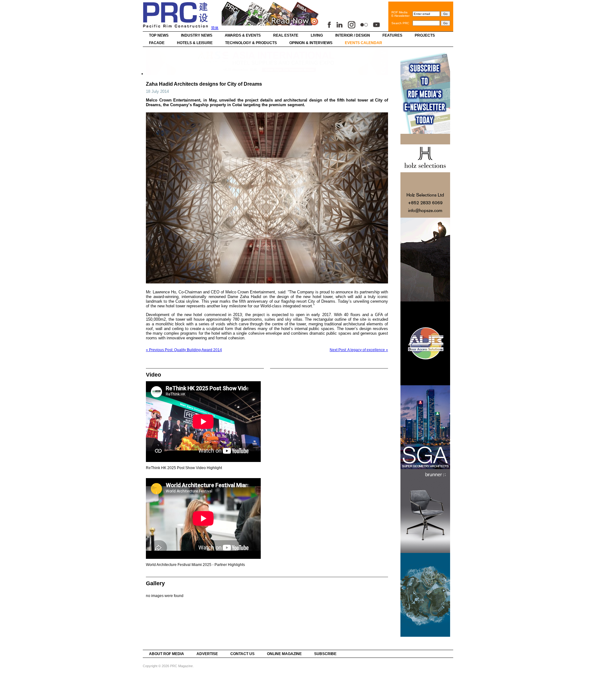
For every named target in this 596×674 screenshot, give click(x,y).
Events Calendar (363, 43)
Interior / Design (352, 35)
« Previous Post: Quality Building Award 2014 (184, 350)
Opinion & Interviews (310, 43)
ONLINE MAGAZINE (284, 654)
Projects (425, 35)
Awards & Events (243, 35)
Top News (159, 35)
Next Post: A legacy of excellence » (359, 350)
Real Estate (285, 35)
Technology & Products (251, 43)
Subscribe (325, 654)
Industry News (196, 35)
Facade (157, 43)
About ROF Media (166, 654)
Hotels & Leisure (195, 43)
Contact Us (242, 654)
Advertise (207, 654)
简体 (215, 28)
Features (392, 35)
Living (317, 35)
